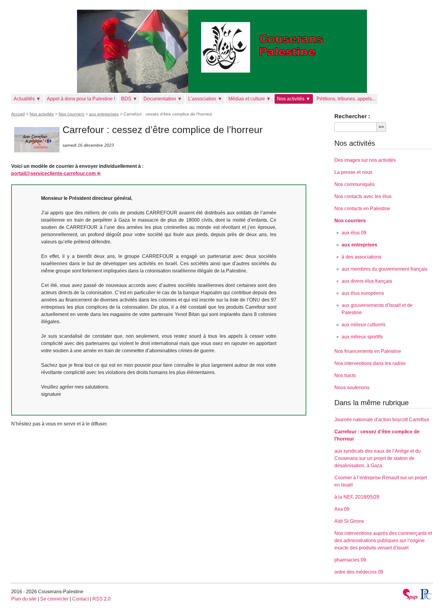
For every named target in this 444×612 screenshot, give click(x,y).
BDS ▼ (129, 98)
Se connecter (54, 598)
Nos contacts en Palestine (362, 208)
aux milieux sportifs (362, 336)
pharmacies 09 (350, 559)
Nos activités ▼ (293, 98)
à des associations (361, 256)
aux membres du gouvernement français (384, 269)
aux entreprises (104, 114)
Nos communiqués (354, 184)
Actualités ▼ (27, 98)
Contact (80, 598)
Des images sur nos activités (365, 160)
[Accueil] (222, 51)
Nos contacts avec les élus (362, 196)
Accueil (18, 114)
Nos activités (42, 114)
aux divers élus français (367, 281)
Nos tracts (345, 375)
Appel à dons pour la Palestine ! (81, 98)
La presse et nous (353, 172)
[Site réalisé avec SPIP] (410, 595)
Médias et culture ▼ (249, 98)
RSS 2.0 (101, 598)
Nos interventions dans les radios (370, 363)
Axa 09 (341, 509)
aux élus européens (363, 293)
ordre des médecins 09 (358, 572)
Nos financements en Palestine (367, 351)
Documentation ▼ (162, 98)
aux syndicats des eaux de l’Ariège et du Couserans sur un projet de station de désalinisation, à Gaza (377, 458)
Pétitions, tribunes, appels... (346, 98)
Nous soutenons (351, 387)
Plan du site (24, 598)
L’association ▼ (205, 98)
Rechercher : (352, 116)
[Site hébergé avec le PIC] (426, 594)
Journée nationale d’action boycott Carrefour (381, 419)
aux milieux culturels (363, 324)
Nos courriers (71, 114)
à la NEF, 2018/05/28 (356, 497)
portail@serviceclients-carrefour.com (53, 173)
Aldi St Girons (349, 521)
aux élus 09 (354, 232)
